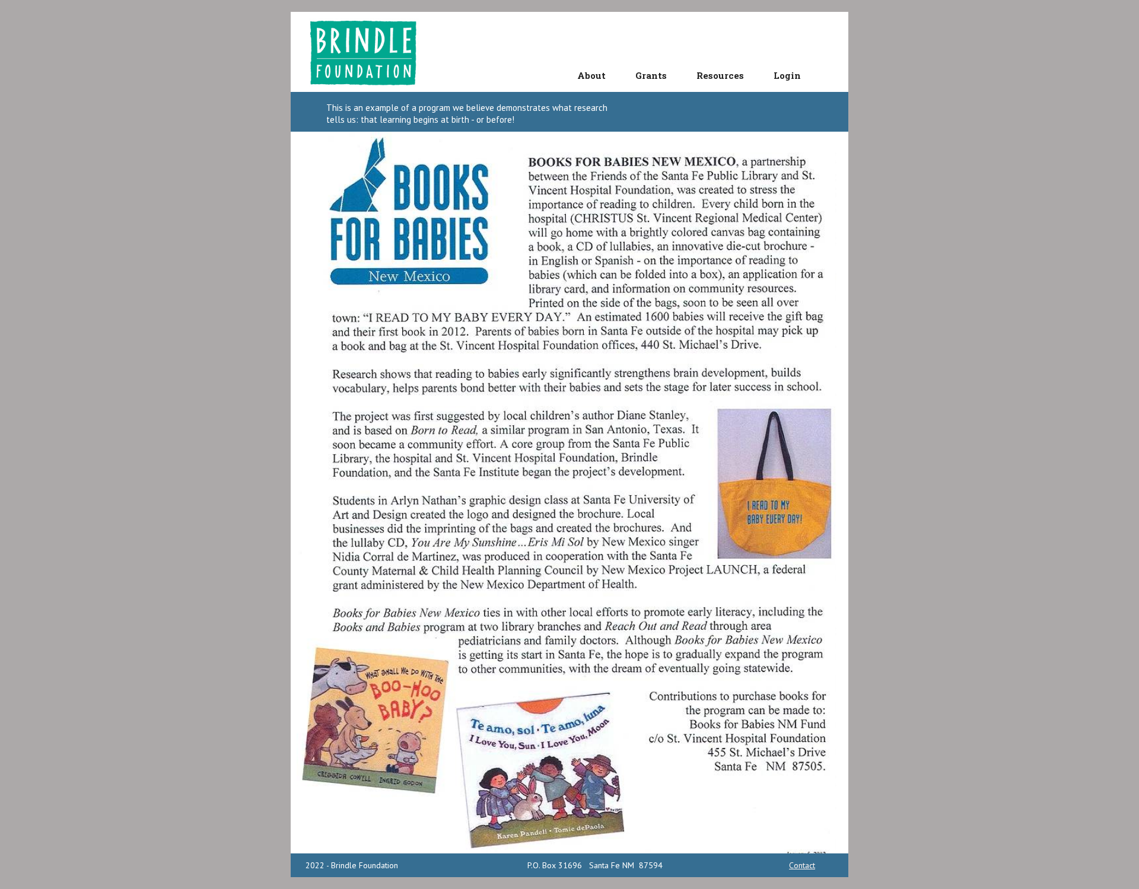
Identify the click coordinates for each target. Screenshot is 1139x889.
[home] (367, 52)
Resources (720, 75)
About (591, 75)
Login (787, 75)
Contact (802, 865)
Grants (651, 75)
